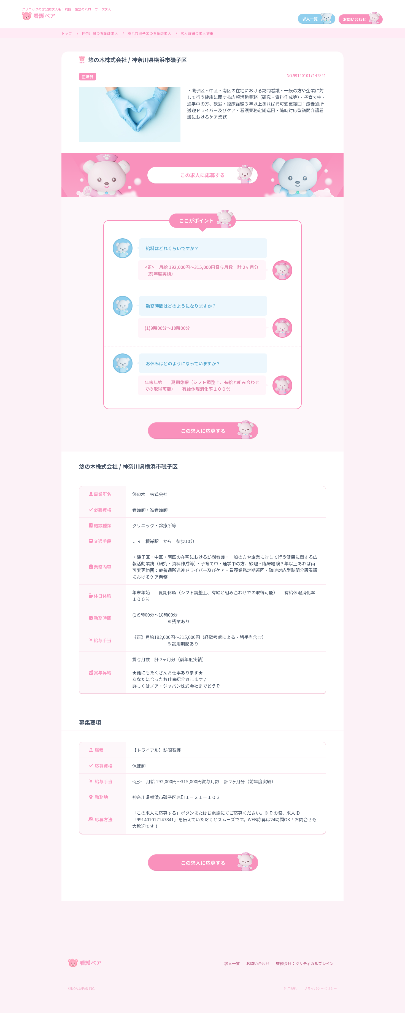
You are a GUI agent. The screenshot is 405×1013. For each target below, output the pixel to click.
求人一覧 (232, 963)
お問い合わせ (257, 963)
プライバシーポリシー (320, 988)
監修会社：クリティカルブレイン (305, 963)
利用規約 (290, 988)
